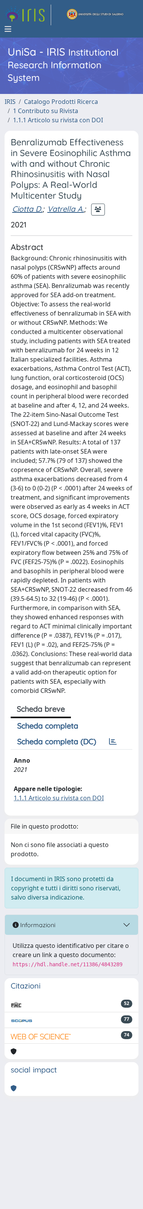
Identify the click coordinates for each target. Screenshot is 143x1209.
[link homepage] (28, 15)
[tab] (113, 742)
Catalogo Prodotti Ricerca (61, 101)
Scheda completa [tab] (47, 725)
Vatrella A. (65, 209)
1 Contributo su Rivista (45, 111)
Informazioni (37, 925)
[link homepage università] (95, 15)
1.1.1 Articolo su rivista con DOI (58, 120)
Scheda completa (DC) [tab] (56, 741)
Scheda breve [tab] (41, 709)
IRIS (10, 101)
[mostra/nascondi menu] (8, 29)
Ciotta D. (27, 209)
